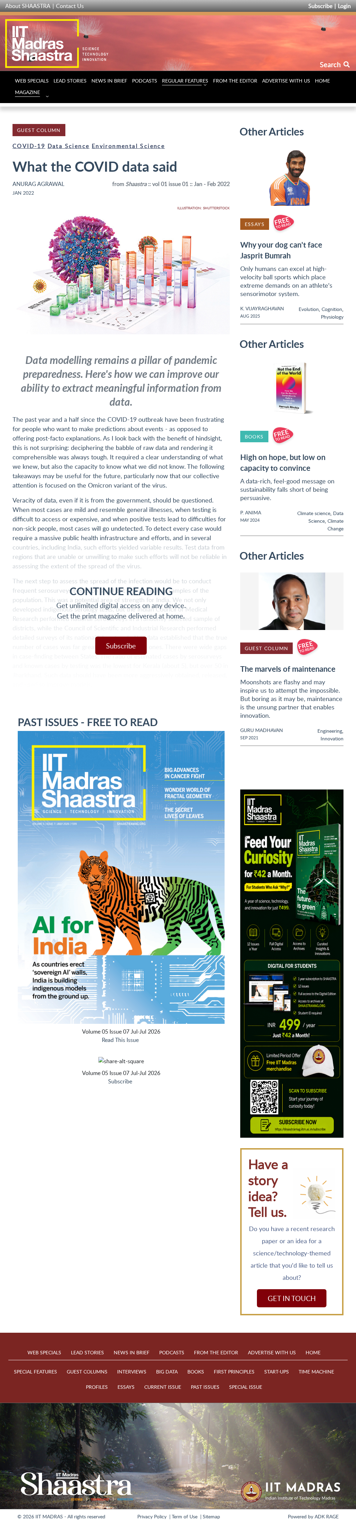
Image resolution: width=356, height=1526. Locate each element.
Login (344, 6)
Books (254, 436)
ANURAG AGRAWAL (38, 184)
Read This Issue (120, 1040)
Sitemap (211, 1516)
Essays (255, 224)
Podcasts (144, 80)
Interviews (131, 1371)
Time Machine (316, 1371)
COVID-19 (29, 146)
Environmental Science (128, 146)
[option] (292, 963)
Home (322, 80)
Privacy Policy (152, 1516)
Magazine (27, 92)
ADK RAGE (327, 1516)
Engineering (329, 730)
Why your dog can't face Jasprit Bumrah (281, 250)
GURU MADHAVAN (261, 730)
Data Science (69, 146)
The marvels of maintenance (287, 668)
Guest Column (39, 130)
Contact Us (70, 6)
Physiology (332, 316)
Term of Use (184, 1516)
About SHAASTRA (27, 6)
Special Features (35, 1371)
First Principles (234, 1371)
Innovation (332, 738)
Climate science (313, 513)
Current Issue (162, 1387)
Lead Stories (70, 80)
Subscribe (320, 6)
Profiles (97, 1387)
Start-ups (276, 1371)
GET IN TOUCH (292, 1298)
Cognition (332, 309)
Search (331, 64)
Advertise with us (286, 80)
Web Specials (32, 80)
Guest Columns (87, 1371)
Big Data (167, 1371)
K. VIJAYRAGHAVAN (262, 308)
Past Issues (205, 1387)
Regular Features (185, 80)
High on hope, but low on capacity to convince (282, 462)
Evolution (309, 309)
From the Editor (235, 80)
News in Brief (109, 80)
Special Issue (245, 1387)
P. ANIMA (250, 512)
